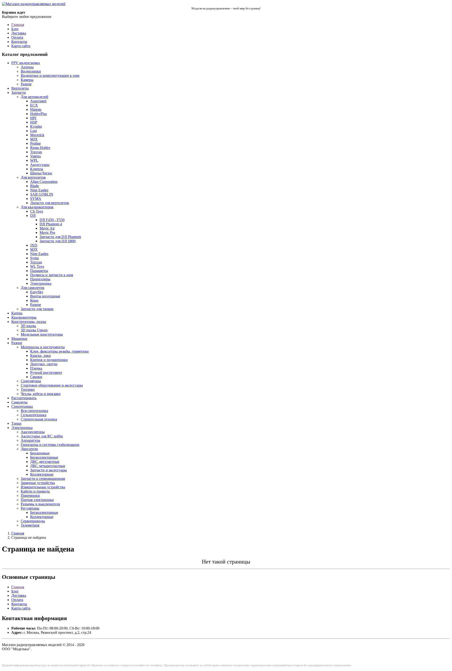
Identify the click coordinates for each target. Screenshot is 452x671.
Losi (33, 131)
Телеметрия (30, 525)
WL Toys (37, 266)
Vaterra (35, 156)
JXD (33, 245)
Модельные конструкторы (42, 334)
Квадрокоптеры (23, 317)
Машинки (19, 339)
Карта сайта (20, 46)
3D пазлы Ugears (34, 330)
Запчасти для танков (37, 309)
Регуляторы (30, 508)
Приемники (30, 496)
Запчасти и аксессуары (48, 470)
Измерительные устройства (43, 487)
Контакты (19, 42)
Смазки (36, 377)
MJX (34, 139)
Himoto (35, 109)
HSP (33, 122)
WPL (34, 160)
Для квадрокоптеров (37, 207)
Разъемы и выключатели (40, 504)
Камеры (27, 80)
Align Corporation (43, 182)
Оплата (17, 37)
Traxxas (36, 152)
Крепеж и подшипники (49, 360)
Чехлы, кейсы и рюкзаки (41, 394)
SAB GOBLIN (41, 194)
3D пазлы (28, 326)
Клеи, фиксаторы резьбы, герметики (59, 351)
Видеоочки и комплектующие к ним (50, 76)
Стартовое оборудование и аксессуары (52, 385)
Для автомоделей (34, 97)
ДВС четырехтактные (47, 466)
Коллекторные (41, 474)
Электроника (40, 283)
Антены (27, 67)
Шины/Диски (41, 173)
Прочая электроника (37, 500)
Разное (26, 84)
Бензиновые (40, 453)
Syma (34, 258)
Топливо (28, 389)
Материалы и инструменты (43, 347)
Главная (17, 25)
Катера (16, 313)
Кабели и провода (35, 491)
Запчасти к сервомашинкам (43, 479)
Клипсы (36, 169)
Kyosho (36, 126)
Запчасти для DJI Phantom (60, 237)
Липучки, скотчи (43, 364)
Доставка (18, 33)
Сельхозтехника (33, 415)
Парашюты (39, 271)
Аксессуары (39, 165)
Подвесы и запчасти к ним (51, 275)
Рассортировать (23, 398)
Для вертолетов (33, 177)
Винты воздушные (45, 296)
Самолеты (19, 402)
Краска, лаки (40, 356)
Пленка (36, 368)
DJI (33, 216)
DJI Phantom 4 (51, 224)
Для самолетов (32, 288)
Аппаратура (30, 440)
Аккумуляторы (33, 432)
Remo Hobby (40, 148)
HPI (33, 118)
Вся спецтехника (34, 411)
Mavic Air (47, 228)
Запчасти (18, 93)
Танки (16, 423)
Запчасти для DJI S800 (58, 241)
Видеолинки (31, 71)
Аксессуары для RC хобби (42, 436)
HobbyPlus (38, 114)
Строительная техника (39, 419)
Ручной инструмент (46, 372)
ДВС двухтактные (44, 462)
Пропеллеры (40, 279)
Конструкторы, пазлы (28, 322)
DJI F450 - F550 (52, 220)
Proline (35, 143)
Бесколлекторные (44, 457)
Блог (15, 29)
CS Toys (36, 211)
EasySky (36, 292)
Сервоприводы (33, 521)
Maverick (37, 135)
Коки (34, 300)
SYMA (35, 199)
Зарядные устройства (38, 483)
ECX (34, 105)
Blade (34, 186)
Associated (38, 101)
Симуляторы (31, 381)
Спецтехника (22, 406)
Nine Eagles (39, 190)
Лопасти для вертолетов (49, 203)
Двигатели (29, 449)
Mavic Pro (47, 233)
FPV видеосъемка (25, 63)
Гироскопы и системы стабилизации (50, 445)
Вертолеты (20, 88)
